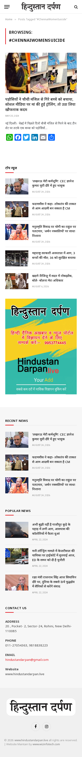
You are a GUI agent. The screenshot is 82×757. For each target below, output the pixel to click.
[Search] (75, 7)
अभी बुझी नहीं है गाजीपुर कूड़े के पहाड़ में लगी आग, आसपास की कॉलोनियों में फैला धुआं (51, 529)
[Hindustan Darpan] (41, 7)
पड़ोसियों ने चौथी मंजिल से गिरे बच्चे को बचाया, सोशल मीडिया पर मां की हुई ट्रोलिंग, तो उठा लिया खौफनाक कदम (40, 104)
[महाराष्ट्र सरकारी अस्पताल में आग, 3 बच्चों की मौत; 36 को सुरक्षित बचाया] (16, 258)
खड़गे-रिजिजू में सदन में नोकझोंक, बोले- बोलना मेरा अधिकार (52, 278)
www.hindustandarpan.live (31, 740)
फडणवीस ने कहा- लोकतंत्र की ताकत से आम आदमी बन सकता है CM (54, 206)
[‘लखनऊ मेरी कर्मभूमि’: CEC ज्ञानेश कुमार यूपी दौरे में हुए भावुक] (16, 186)
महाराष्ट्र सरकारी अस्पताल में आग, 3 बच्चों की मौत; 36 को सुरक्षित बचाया (53, 255)
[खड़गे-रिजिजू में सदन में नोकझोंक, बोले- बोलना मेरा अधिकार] (16, 281)
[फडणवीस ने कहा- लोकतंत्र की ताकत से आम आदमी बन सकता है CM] (16, 209)
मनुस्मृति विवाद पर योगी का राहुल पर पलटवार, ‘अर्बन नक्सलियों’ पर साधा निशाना (54, 231)
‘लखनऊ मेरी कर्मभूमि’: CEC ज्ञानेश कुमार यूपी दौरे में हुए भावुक (53, 183)
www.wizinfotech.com (46, 744)
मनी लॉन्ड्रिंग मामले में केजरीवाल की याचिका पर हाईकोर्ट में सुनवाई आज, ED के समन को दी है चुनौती (53, 555)
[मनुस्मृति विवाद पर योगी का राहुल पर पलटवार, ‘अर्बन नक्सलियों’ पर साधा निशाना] (16, 232)
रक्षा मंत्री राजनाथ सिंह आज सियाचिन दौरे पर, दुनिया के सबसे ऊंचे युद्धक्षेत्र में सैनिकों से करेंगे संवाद (54, 581)
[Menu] (7, 7)
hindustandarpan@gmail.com (27, 659)
